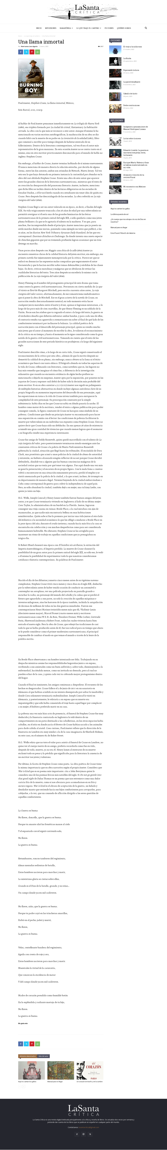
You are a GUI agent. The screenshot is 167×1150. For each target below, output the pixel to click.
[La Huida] (115, 61)
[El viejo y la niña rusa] (115, 49)
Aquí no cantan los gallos (27, 1082)
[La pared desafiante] (115, 85)
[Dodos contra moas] (115, 108)
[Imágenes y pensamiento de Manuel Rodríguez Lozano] (115, 130)
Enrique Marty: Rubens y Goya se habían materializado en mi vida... (136, 165)
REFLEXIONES (117, 120)
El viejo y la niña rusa (132, 46)
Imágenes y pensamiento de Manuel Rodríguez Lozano (135, 128)
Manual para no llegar (55, 1082)
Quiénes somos (124, 28)
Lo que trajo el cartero (87, 28)
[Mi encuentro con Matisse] (115, 189)
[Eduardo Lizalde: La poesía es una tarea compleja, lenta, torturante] (115, 153)
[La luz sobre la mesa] (115, 141)
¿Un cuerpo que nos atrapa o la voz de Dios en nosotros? (128, 220)
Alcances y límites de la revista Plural (133, 176)
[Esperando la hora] (115, 73)
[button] (146, 28)
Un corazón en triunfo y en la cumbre (89, 1082)
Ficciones (109, 28)
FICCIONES (115, 40)
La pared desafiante (131, 82)
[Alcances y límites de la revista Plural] (115, 178)
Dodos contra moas (131, 105)
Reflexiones (50, 28)
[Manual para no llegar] (60, 1070)
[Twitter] (26, 52)
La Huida (127, 58)
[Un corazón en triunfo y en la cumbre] (90, 1070)
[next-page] (23, 1086)
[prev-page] (19, 1086)
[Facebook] (20, 52)
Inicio (39, 28)
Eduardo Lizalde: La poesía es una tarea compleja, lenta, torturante (135, 152)
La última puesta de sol (119, 214)
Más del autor (43, 1056)
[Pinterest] (31, 52)
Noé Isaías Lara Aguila (29, 46)
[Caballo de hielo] (115, 96)
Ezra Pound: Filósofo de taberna (123, 233)
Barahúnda (65, 28)
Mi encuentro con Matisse (134, 186)
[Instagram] (83, 1134)
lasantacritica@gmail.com (89, 1127)
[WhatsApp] (37, 52)
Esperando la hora (131, 70)
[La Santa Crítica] (83, 12)
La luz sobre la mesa (132, 138)
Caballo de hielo (130, 93)
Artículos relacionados (28, 1056)
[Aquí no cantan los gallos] (31, 1070)
